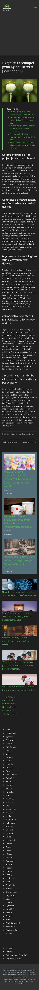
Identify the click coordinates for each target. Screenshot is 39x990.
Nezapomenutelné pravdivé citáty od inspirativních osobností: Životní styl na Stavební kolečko (18, 479)
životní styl (33, 442)
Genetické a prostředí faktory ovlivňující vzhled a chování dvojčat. (22, 120)
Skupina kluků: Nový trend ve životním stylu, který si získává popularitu (19, 560)
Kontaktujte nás (28, 434)
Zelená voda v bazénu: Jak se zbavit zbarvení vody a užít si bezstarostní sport (17, 616)
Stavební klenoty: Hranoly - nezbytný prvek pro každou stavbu (16, 641)
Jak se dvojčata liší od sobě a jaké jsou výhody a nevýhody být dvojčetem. (22, 145)
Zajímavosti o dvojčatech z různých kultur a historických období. (23, 137)
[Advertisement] (19, 32)
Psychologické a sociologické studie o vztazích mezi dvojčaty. (22, 128)
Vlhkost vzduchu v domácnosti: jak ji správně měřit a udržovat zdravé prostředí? (18, 665)
